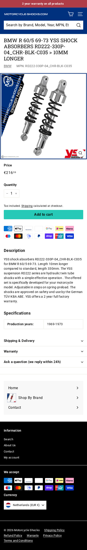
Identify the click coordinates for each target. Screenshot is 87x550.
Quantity (10, 185)
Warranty (11, 351)
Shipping (27, 205)
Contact (9, 451)
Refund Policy (13, 535)
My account (11, 457)
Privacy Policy (52, 535)
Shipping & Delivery (19, 341)
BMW (7, 66)
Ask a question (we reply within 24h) (32, 362)
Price (8, 165)
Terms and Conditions (18, 540)
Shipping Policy (54, 530)
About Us (10, 445)
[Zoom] (80, 153)
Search (8, 439)
